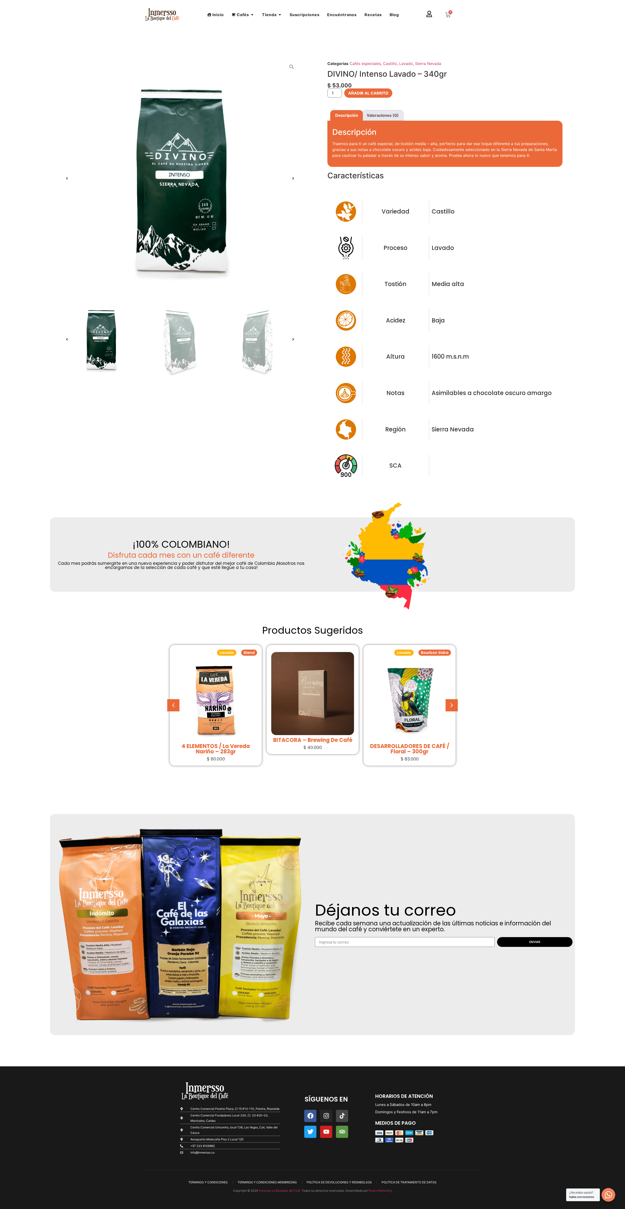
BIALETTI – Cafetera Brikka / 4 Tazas (409, 742)
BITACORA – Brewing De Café (215, 740)
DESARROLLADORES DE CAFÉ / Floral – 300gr (312, 748)
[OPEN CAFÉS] (252, 15)
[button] (67, 178)
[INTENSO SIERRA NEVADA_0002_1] (180, 178)
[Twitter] (310, 1132)
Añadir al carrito (368, 93)
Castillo (390, 63)
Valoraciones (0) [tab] (383, 115)
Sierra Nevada (428, 63)
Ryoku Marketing (380, 1190)
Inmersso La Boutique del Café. (279, 1190)
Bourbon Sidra (338, 652)
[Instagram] (326, 1116)
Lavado (406, 63)
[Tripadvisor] (342, 1132)
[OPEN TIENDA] (280, 15)
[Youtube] (326, 1132)
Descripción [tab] (346, 115)
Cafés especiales (365, 63)
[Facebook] (310, 1116)
